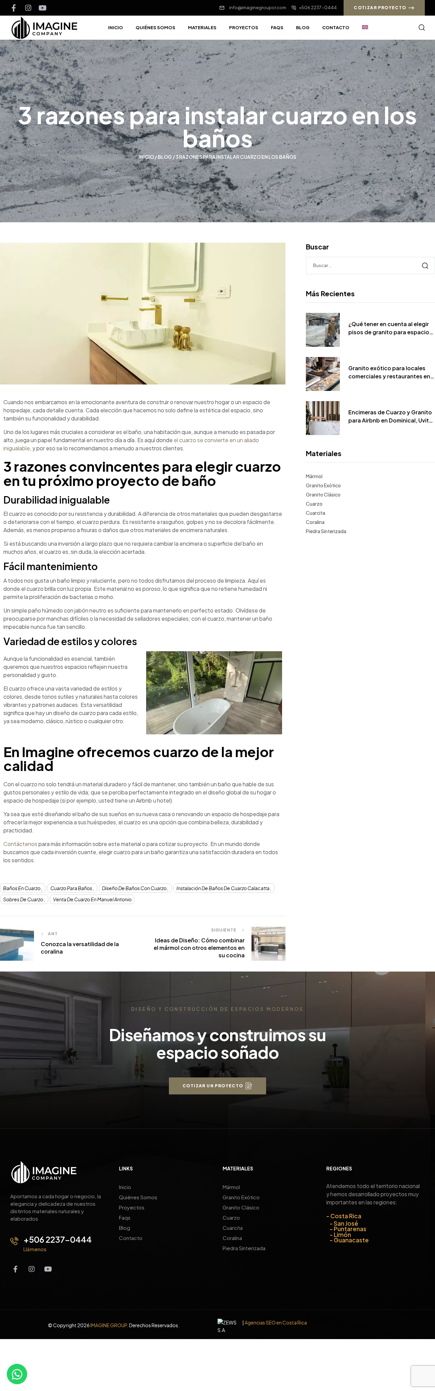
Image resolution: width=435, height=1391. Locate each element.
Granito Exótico (323, 485)
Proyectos (131, 1207)
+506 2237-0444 (57, 1239)
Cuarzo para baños (71, 888)
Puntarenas (350, 1229)
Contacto (130, 1238)
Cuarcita (315, 513)
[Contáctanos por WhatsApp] (17, 1374)
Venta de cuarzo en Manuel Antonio (92, 899)
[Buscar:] (370, 265)
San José (346, 1223)
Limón (342, 1234)
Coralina (315, 522)
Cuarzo (314, 504)
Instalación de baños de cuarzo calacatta (222, 888)
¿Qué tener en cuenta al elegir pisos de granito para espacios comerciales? (390, 328)
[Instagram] (28, 8)
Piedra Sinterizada (326, 531)
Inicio (146, 157)
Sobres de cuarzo (23, 899)
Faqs (124, 1217)
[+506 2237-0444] (14, 1241)
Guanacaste (351, 1240)
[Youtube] (42, 8)
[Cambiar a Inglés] (365, 27)
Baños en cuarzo (21, 888)
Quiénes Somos (138, 1197)
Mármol (314, 476)
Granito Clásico (323, 494)
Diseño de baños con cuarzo (134, 888)
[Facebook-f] (13, 8)
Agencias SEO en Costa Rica (276, 1322)
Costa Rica (345, 1216)
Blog (165, 157)
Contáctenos (20, 843)
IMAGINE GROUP (108, 1325)
